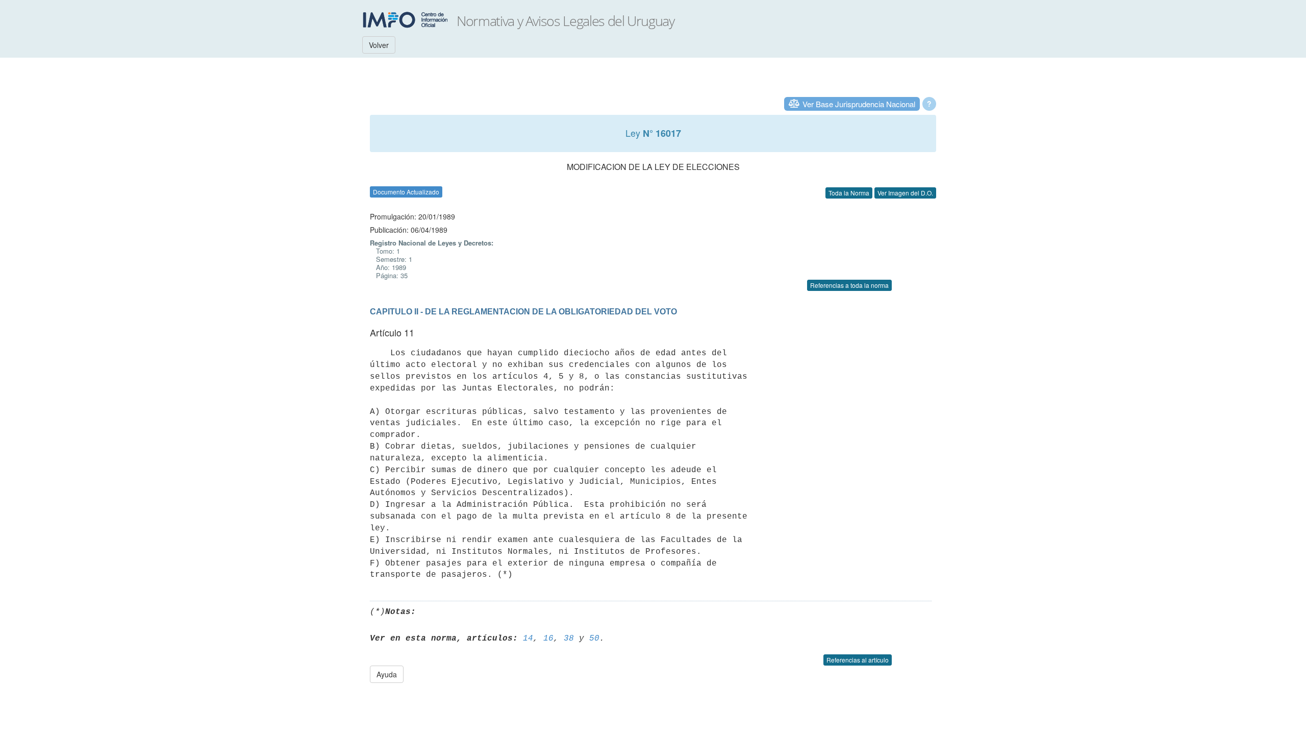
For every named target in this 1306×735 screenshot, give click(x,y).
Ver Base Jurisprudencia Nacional (858, 104)
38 (569, 638)
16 (548, 638)
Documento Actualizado (406, 191)
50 (594, 638)
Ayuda (386, 674)
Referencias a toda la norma (849, 285)
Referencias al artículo (857, 659)
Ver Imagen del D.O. (905, 192)
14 (528, 638)
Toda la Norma (848, 192)
